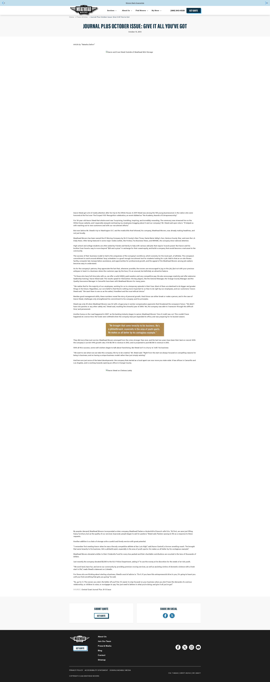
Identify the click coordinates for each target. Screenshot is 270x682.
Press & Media (104, 645)
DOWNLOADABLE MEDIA (120, 670)
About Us (102, 636)
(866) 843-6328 (177, 10)
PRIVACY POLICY (76, 670)
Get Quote (193, 10)
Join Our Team (104, 641)
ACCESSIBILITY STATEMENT (96, 670)
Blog (100, 650)
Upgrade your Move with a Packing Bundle (200, 3)
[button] (266, 3)
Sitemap (102, 659)
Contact (101, 655)
